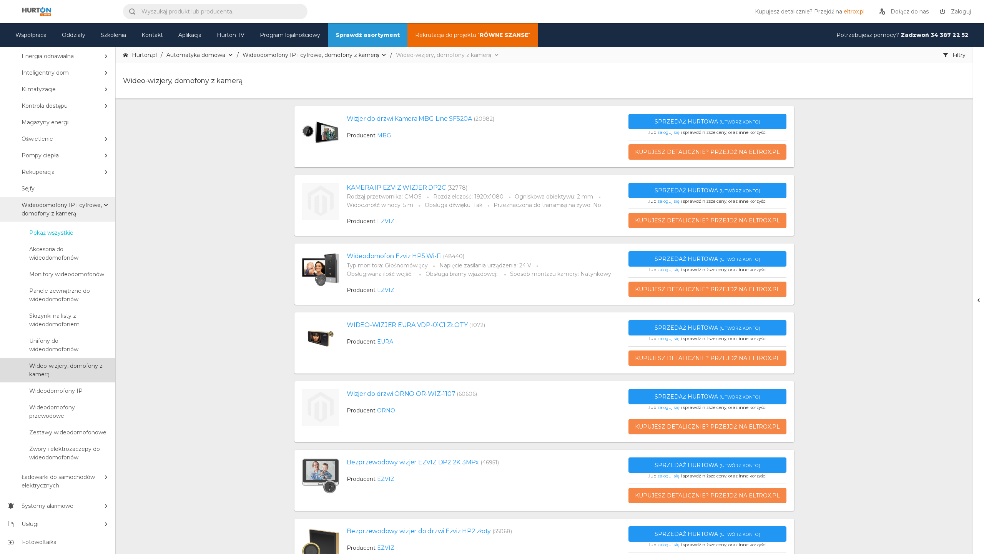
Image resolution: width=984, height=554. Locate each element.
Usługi (30, 524)
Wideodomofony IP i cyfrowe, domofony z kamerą (62, 209)
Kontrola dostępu (45, 105)
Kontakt (152, 35)
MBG (384, 135)
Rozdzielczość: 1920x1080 (468, 196)
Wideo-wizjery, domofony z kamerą (66, 370)
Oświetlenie (37, 138)
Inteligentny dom (45, 72)
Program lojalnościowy (290, 35)
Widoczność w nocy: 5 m (380, 205)
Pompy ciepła (40, 155)
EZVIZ (385, 221)
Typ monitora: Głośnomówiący (387, 265)
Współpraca (31, 35)
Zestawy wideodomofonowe (67, 432)
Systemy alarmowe (47, 505)
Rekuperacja (38, 172)
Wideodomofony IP (56, 390)
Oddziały (73, 35)
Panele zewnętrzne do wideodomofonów (59, 295)
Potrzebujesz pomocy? (902, 35)
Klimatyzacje (39, 89)
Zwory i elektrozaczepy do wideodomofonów (64, 453)
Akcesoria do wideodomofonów (53, 253)
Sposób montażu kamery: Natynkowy (560, 273)
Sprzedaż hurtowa (707, 121)
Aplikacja (189, 35)
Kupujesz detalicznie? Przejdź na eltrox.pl (707, 152)
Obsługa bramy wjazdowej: (462, 273)
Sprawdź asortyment (368, 35)
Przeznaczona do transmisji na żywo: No (547, 205)
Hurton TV (230, 35)
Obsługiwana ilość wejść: (380, 273)
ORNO (386, 410)
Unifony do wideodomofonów (53, 345)
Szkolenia (113, 35)
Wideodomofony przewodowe (52, 411)
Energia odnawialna (48, 56)
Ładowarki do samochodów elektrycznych (58, 481)
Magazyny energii (46, 122)
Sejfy (28, 188)
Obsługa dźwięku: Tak (453, 205)
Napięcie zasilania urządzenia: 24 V (485, 265)
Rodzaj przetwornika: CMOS (384, 196)
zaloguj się (668, 132)
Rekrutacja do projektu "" (472, 35)
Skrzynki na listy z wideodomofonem (54, 320)
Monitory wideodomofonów (66, 274)
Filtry (959, 55)
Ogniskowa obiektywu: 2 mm (554, 196)
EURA (385, 341)
